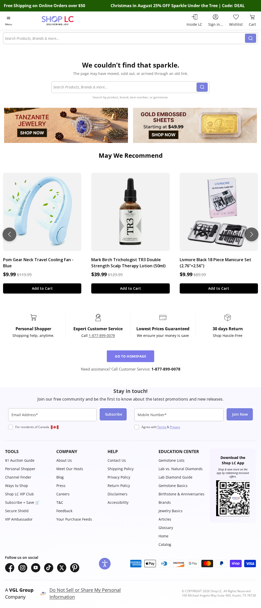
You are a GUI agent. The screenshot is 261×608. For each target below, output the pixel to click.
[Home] (66, 20)
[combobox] (124, 38)
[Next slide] (251, 234)
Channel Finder (18, 477)
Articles (165, 519)
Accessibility (118, 502)
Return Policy (119, 485)
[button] (28, 451)
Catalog (165, 544)
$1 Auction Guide (19, 460)
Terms (161, 427)
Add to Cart (42, 288)
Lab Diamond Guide (175, 477)
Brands (165, 502)
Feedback (64, 510)
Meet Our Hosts (69, 468)
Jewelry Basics (170, 510)
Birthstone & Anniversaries (181, 494)
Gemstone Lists (172, 460)
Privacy (175, 427)
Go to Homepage (130, 356)
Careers (63, 494)
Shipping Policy (121, 468)
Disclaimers (117, 494)
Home (163, 536)
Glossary (166, 527)
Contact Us (117, 460)
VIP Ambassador (19, 519)
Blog (60, 477)
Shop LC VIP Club (19, 494)
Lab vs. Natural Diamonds (181, 468)
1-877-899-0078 (102, 335)
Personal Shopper (20, 468)
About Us (64, 460)
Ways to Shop (16, 485)
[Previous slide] (9, 234)
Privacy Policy (119, 477)
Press (61, 485)
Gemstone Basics (173, 485)
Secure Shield (17, 510)
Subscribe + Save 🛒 (22, 502)
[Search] (250, 38)
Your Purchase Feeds (74, 519)
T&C (59, 502)
